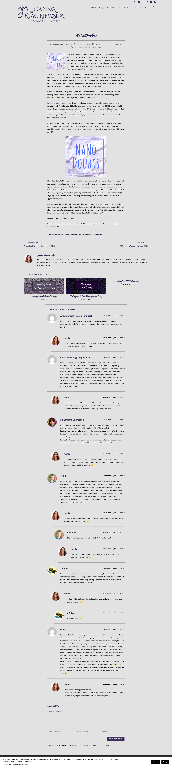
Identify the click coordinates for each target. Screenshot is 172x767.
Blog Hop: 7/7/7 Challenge (127, 281)
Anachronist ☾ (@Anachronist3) (76, 316)
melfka (67, 338)
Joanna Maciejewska (61, 44)
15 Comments (80, 47)
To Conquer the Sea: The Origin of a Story (86, 296)
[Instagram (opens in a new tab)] (147, 2)
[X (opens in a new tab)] (135, 2)
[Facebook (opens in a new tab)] (139, 2)
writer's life (90, 234)
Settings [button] (155, 762)
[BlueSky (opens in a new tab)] (151, 2)
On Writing (99, 44)
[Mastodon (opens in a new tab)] (154, 2)
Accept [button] (165, 762)
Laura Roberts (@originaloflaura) (76, 357)
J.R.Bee (64, 568)
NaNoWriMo (81, 234)
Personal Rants (113, 44)
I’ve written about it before (57, 103)
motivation (72, 234)
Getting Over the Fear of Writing (44, 296)
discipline (64, 234)
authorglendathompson (72, 420)
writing (99, 234)
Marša (63, 629)
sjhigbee (64, 476)
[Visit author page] (28, 258)
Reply (122, 315)
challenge (56, 234)
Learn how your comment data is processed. (93, 745)
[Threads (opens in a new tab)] (143, 2)
